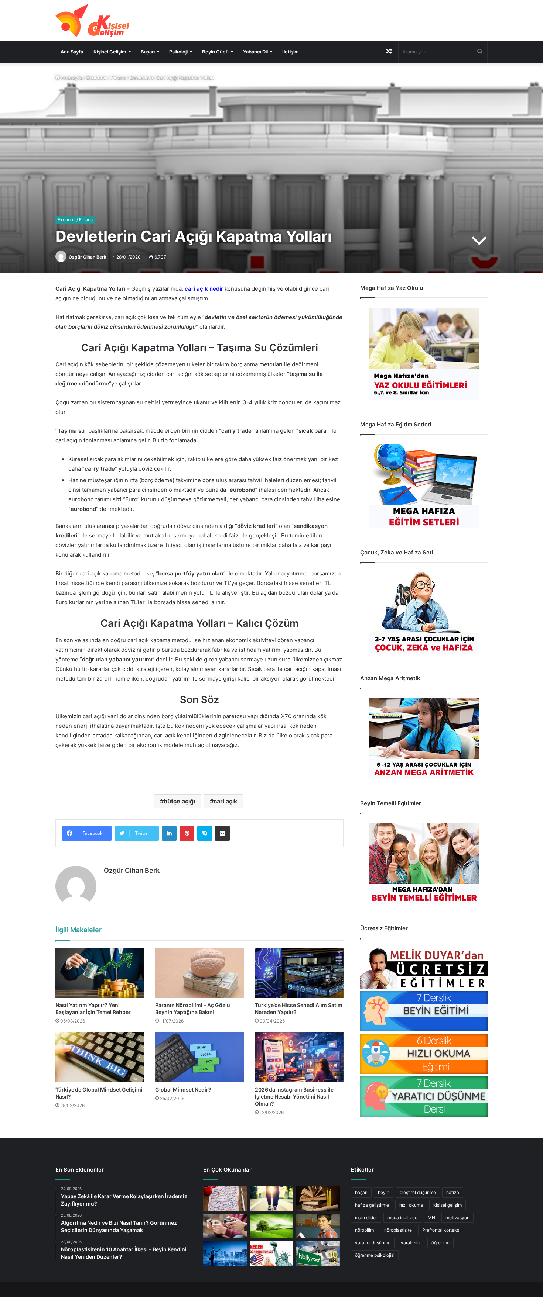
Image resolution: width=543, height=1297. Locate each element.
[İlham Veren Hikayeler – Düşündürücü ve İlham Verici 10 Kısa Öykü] (318, 1198)
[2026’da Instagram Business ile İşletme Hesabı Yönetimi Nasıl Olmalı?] (299, 1057)
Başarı (148, 52)
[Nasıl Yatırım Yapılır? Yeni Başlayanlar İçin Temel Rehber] (99, 973)
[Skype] (204, 833)
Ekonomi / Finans (106, 77)
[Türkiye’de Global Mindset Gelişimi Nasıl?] (99, 1057)
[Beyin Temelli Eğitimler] (424, 863)
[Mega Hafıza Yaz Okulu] (424, 354)
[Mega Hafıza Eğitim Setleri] (424, 486)
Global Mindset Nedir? (183, 1089)
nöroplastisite (398, 1230)
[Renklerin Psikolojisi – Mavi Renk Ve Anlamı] (225, 1253)
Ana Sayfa (72, 52)
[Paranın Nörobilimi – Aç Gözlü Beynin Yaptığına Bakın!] (199, 973)
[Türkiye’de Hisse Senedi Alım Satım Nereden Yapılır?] (299, 973)
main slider (366, 1217)
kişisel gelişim (447, 1205)
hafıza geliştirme (372, 1205)
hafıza (452, 1192)
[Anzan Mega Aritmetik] (424, 738)
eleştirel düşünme (418, 1192)
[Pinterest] (187, 833)
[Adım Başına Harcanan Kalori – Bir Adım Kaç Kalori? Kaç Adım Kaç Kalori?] (271, 1198)
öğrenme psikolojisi (375, 1255)
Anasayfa (71, 77)
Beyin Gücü (215, 52)
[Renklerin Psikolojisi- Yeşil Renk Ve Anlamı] (271, 1226)
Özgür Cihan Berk (87, 257)
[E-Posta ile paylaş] (222, 833)
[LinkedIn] (169, 833)
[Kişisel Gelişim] (92, 20)
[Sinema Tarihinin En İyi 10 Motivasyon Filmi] (318, 1253)
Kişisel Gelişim (109, 52)
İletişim (290, 52)
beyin (383, 1192)
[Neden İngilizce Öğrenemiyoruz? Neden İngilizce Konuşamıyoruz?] (271, 1253)
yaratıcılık (411, 1242)
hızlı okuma (411, 1205)
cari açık (225, 801)
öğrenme (440, 1242)
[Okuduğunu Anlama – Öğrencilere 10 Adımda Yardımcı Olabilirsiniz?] (318, 1226)
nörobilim (364, 1230)
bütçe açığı (179, 801)
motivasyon (457, 1217)
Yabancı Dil (255, 52)
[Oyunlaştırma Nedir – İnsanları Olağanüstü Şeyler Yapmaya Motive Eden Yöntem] (225, 1226)
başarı (361, 1192)
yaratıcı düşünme (372, 1242)
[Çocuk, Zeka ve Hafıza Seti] (424, 613)
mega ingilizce (402, 1217)
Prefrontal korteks (440, 1230)
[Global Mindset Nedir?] (199, 1057)
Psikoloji (178, 52)
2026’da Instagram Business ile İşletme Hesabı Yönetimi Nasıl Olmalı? (294, 1096)
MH (431, 1217)
